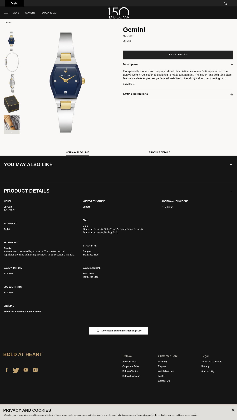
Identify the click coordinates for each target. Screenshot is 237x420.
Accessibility (208, 371)
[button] (178, 85)
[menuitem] (16, 12)
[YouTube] (26, 370)
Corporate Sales (130, 366)
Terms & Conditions (211, 361)
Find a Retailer (178, 54)
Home (8, 22)
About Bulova (129, 361)
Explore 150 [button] (48, 13)
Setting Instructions (135, 94)
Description (130, 64)
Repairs (162, 366)
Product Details (159, 152)
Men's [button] (16, 13)
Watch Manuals (166, 371)
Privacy (205, 366)
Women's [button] (30, 13)
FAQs (161, 376)
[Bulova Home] (118, 13)
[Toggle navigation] (6, 12)
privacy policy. (149, 415)
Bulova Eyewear (131, 376)
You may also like (77, 152)
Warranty (163, 361)
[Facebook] (6, 370)
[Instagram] (35, 370)
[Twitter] (16, 370)
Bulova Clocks (130, 371)
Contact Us (164, 380)
